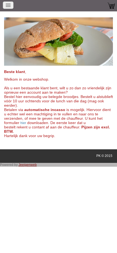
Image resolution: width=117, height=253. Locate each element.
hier (23, 123)
